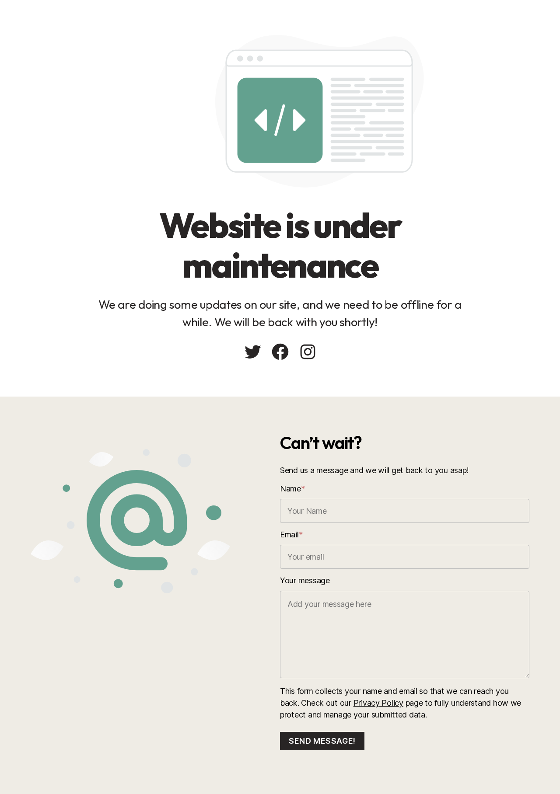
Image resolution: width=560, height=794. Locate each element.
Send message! (322, 740)
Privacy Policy (378, 702)
